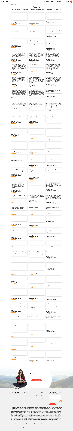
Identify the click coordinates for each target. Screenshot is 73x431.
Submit (52, 404)
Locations (52, 1)
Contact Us (25, 397)
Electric (34, 394)
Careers (25, 395)
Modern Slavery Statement (32, 427)
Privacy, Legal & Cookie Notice (15, 427)
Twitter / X (42, 398)
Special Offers (46, 1)
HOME (12, 4)
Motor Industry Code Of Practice (24, 427)
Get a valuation (36, 380)
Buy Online (34, 397)
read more (33, 19)
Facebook (42, 397)
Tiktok (42, 395)
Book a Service (66, 1)
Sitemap (38, 427)
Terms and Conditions (36, 395)
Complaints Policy (26, 401)
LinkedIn (42, 400)
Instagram (42, 394)
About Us (25, 394)
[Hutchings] (4, 1)
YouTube (42, 401)
